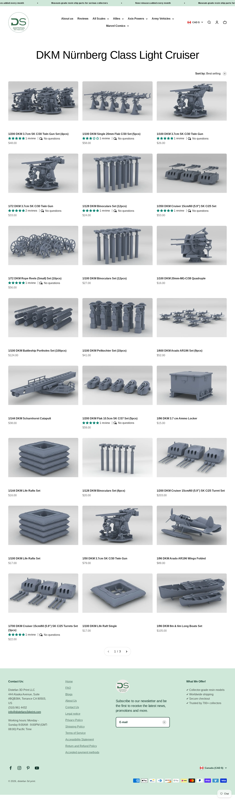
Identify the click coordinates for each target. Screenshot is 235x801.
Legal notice (72, 713)
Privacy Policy (74, 720)
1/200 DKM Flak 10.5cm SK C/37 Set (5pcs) (109, 418)
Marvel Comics (115, 25)
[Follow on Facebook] (10, 768)
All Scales (99, 18)
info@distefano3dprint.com (24, 711)
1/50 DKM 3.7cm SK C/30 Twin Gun (104, 558)
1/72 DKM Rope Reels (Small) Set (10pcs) (34, 278)
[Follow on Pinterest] (28, 768)
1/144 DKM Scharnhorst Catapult (29, 418)
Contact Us (72, 707)
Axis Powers (136, 18)
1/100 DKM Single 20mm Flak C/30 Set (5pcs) (111, 133)
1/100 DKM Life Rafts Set (24, 558)
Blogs (68, 694)
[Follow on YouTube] (37, 768)
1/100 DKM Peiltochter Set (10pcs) (104, 350)
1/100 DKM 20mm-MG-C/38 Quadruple (181, 278)
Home (69, 681)
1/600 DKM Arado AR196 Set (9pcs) (179, 350)
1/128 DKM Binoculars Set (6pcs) (103, 490)
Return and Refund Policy (81, 746)
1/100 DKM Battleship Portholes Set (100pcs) (37, 350)
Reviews (82, 18)
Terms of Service (75, 733)
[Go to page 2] (126, 651)
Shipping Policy (75, 726)
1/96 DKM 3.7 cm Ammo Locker (177, 418)
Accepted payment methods (82, 752)
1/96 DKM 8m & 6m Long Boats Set (179, 626)
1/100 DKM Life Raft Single (99, 626)
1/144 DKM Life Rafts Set (24, 490)
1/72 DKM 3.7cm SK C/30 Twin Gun (30, 206)
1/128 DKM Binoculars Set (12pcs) (104, 206)
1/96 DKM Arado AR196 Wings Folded (181, 558)
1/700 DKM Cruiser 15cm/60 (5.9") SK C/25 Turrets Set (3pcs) (43, 628)
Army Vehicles (161, 18)
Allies (116, 18)
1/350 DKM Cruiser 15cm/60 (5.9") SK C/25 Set (186, 206)
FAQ (68, 687)
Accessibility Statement (79, 739)
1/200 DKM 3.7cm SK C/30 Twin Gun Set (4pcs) (38, 133)
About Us (71, 700)
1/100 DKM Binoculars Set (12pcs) (104, 278)
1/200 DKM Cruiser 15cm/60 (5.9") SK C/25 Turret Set (191, 490)
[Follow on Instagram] (19, 768)
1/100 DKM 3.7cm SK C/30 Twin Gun (180, 133)
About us (67, 18)
